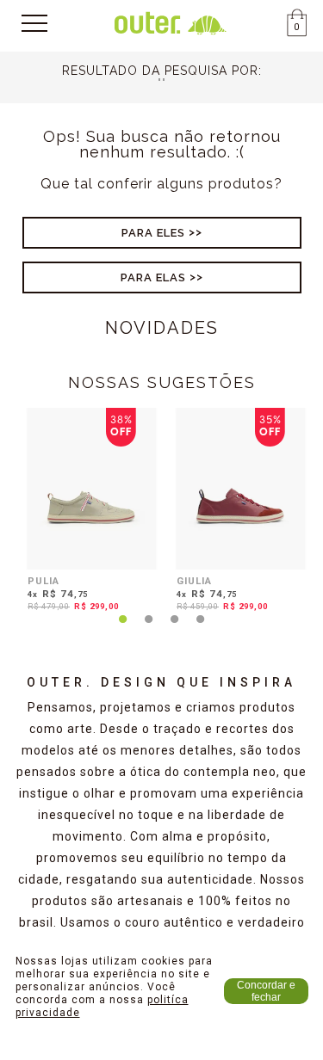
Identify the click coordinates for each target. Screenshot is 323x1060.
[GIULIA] (241, 489)
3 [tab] (174, 629)
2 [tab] (149, 629)
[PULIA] (92, 489)
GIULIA (194, 581)
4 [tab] (200, 629)
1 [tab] (123, 629)
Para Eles (153, 232)
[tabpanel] (87, 513)
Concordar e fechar (266, 991)
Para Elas (153, 277)
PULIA (43, 581)
